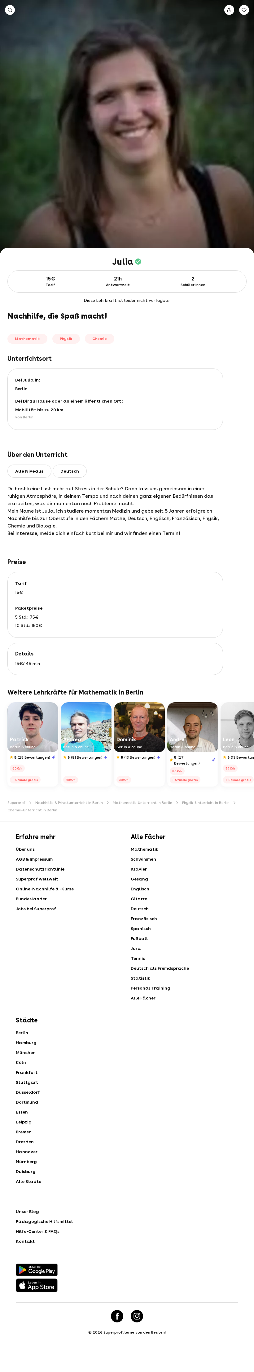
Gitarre (139, 898)
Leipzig (24, 1121)
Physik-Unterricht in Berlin (206, 803)
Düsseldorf (28, 1092)
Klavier (139, 869)
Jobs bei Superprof (36, 908)
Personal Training (150, 988)
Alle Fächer (143, 997)
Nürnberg (26, 1161)
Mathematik (144, 849)
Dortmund (27, 1102)
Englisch (140, 888)
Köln (21, 1062)
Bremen (24, 1131)
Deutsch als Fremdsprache (160, 968)
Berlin (22, 1032)
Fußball (139, 938)
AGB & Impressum (34, 859)
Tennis (138, 958)
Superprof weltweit (37, 878)
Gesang (139, 878)
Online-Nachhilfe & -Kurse (45, 888)
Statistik (140, 978)
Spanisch (141, 928)
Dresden (25, 1141)
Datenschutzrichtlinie (40, 869)
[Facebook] (117, 1316)
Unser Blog (27, 1211)
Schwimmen (143, 859)
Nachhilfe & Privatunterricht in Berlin (69, 803)
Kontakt (25, 1241)
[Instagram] (137, 1316)
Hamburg (26, 1042)
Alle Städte (28, 1181)
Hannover (26, 1151)
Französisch (144, 918)
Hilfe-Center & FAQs (37, 1231)
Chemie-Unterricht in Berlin (32, 810)
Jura (136, 948)
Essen (22, 1112)
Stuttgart (27, 1082)
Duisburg (26, 1171)
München (26, 1052)
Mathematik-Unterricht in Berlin (142, 803)
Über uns (25, 849)
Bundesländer (31, 898)
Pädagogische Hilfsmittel (44, 1221)
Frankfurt (26, 1072)
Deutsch (140, 908)
